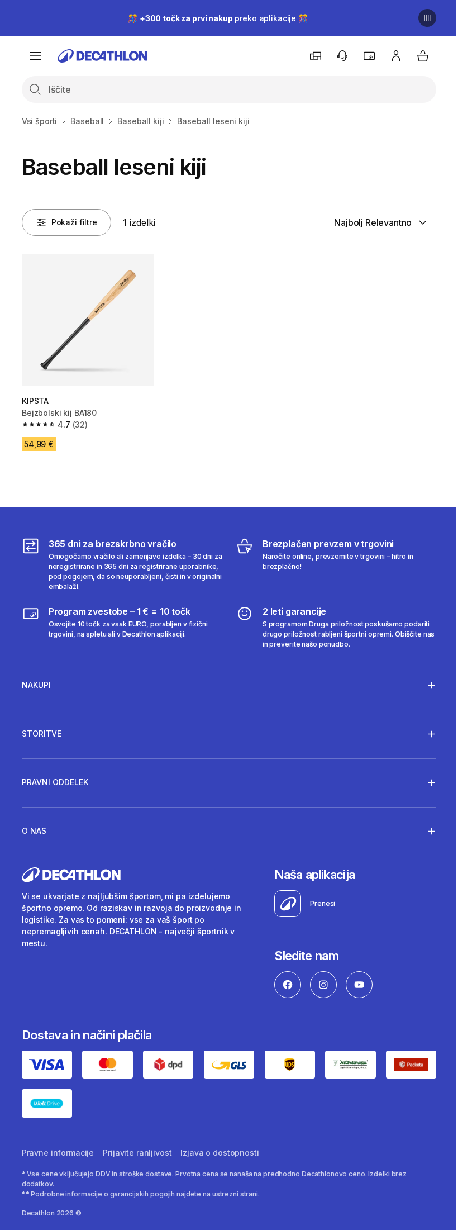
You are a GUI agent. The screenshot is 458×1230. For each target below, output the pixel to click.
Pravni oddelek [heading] (55, 779)
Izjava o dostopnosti (219, 1148)
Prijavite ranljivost (137, 1148)
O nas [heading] (34, 828)
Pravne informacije (58, 1148)
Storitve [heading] (41, 730)
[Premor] (427, 18)
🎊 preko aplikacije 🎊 (218, 18)
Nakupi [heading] (36, 682)
